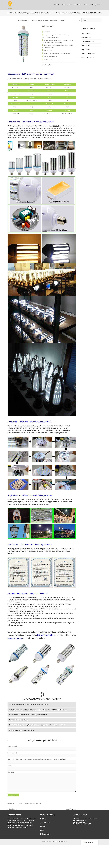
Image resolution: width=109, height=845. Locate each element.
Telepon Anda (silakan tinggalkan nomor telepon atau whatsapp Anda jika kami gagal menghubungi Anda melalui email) (37, 759)
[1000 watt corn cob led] (23, 41)
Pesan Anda (11, 772)
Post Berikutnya (71, 809)
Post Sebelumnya (13, 809)
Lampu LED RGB (85, 45)
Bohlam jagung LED (46, 635)
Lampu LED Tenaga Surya (87, 53)
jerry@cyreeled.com (81, 820)
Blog (42, 830)
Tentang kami (45, 822)
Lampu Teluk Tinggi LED (87, 41)
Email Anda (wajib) (12, 753)
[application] (80, 4)
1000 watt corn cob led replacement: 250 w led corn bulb (27, 803)
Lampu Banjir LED (85, 33)
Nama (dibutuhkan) (12, 746)
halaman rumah (15, 638)
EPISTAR (56, 126)
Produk (43, 826)
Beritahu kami (60, 551)
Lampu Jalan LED (85, 37)
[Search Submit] (79, 20)
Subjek (9, 766)
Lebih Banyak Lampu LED (87, 57)
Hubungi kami (45, 834)
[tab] (42, 704)
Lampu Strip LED (85, 49)
